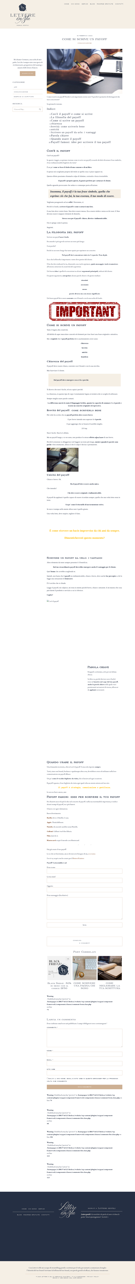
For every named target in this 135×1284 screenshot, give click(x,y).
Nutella (50, 827)
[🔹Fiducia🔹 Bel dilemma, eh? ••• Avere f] (81, 1239)
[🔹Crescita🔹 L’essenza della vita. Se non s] (25, 1239)
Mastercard (51, 840)
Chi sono (75, 4)
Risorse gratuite (105, 4)
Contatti (119, 4)
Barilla (49, 818)
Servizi (85, 4)
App (15, 87)
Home (66, 4)
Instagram (67, 1220)
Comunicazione (21, 92)
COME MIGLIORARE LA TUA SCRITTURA (109, 986)
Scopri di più (27, 73)
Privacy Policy (93, 1276)
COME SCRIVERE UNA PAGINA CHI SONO (84, 986)
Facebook (68, 1220)
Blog (92, 4)
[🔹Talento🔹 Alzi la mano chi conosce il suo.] (53, 1239)
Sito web (51, 1069)
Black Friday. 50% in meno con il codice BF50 (59, 986)
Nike (49, 836)
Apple (49, 822)
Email (50, 1060)
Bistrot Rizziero (78, 858)
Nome (50, 1050)
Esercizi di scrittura (24, 96)
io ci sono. (92, 854)
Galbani (50, 831)
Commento (52, 1027)
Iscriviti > (105, 1217)
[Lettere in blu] (23, 16)
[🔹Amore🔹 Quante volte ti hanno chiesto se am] (109, 1239)
